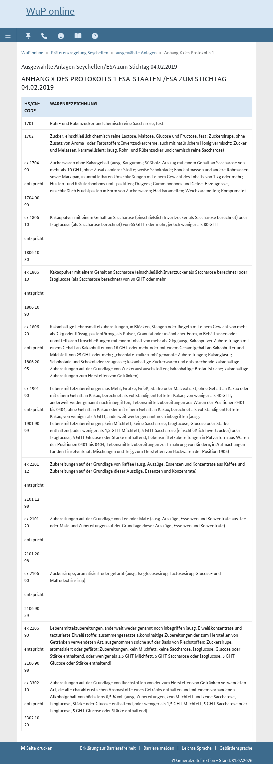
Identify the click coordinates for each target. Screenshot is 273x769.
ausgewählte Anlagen (136, 52)
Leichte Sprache (197, 747)
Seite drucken (38, 747)
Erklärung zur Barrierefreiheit (108, 747)
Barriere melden (158, 747)
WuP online (50, 11)
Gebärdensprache (235, 747)
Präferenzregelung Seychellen (79, 52)
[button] (8, 35)
